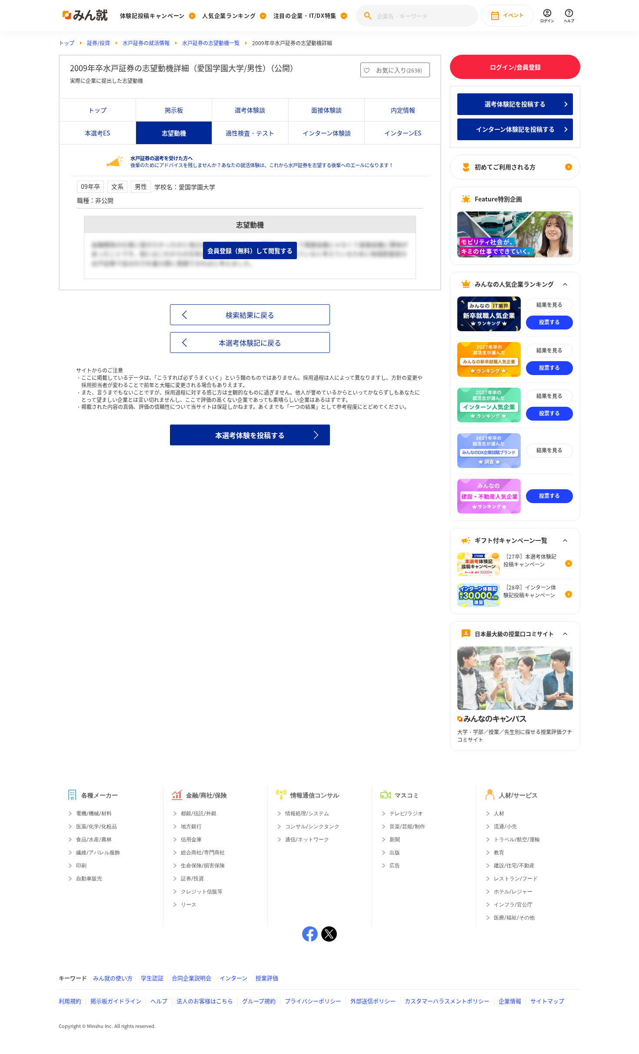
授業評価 (267, 978)
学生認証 (152, 978)
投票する (549, 322)
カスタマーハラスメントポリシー (447, 1001)
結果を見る (549, 305)
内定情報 (403, 109)
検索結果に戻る (250, 315)
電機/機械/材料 (94, 813)
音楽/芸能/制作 (407, 826)
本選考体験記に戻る (250, 342)
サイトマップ (547, 1001)
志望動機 (174, 132)
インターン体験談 (327, 132)
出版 (394, 853)
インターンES (402, 132)
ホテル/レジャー (513, 892)
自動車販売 (89, 879)
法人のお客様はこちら (204, 1001)
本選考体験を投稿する (250, 435)
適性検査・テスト (250, 132)
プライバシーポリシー (313, 1001)
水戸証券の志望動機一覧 (211, 43)
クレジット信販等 (202, 892)
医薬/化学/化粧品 (96, 826)
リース (188, 905)
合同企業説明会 (191, 978)
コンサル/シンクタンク (312, 826)
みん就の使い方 (113, 978)
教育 (499, 853)
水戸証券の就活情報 (146, 43)
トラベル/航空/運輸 (517, 840)
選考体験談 (250, 109)
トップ (66, 43)
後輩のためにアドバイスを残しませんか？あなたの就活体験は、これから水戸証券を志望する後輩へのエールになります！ (261, 162)
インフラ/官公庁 (513, 905)
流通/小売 (505, 826)
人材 (499, 813)
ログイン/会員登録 (515, 67)
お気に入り (399, 70)
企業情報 (510, 1001)
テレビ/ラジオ (406, 813)
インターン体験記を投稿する (515, 129)
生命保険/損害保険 (203, 866)
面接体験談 (326, 109)
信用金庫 (191, 840)
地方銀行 (191, 826)
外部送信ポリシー (373, 1001)
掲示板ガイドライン (115, 1001)
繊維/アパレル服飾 (98, 853)
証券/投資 (98, 43)
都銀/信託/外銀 (198, 813)
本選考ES (97, 132)
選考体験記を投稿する (515, 103)
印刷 (81, 866)
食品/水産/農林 (94, 840)
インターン (233, 978)
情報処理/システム (307, 813)
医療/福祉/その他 (514, 918)
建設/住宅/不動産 (514, 866)
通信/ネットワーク (307, 840)
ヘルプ (158, 1001)
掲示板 (174, 109)
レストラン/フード (516, 879)
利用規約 (70, 1001)
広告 (394, 866)
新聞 (394, 840)
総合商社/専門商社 (203, 853)
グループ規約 (259, 1001)
